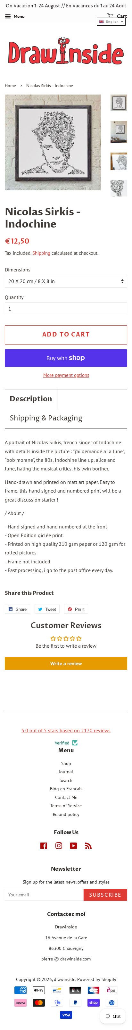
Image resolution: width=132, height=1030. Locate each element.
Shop (66, 763)
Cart (121, 16)
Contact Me (66, 797)
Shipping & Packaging (46, 418)
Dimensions (17, 269)
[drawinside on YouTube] (73, 847)
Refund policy (66, 814)
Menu (18, 16)
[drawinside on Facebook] (43, 847)
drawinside (64, 979)
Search (66, 780)
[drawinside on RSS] (88, 847)
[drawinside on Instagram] (58, 847)
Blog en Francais (66, 789)
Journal (66, 772)
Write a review (66, 663)
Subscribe (105, 895)
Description (31, 399)
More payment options (66, 375)
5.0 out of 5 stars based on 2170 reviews (66, 730)
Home (10, 86)
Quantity (14, 297)
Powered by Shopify (96, 979)
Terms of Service (66, 806)
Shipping (41, 253)
